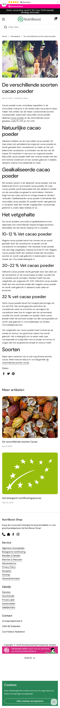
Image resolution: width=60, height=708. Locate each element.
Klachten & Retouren (12, 559)
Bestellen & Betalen (11, 555)
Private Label (8, 599)
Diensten (6, 592)
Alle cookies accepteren (30, 701)
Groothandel (8, 596)
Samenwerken (8, 603)
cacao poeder (17, 118)
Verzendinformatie (11, 578)
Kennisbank (15, 36)
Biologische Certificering (14, 551)
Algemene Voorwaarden (13, 548)
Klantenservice (9, 563)
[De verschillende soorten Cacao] (30, 417)
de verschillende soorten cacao (25, 361)
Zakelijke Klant (8, 607)
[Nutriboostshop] (29, 19)
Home (4, 36)
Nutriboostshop (29, 644)
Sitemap (6, 574)
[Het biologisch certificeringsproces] (30, 473)
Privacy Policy (9, 567)
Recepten (6, 571)
